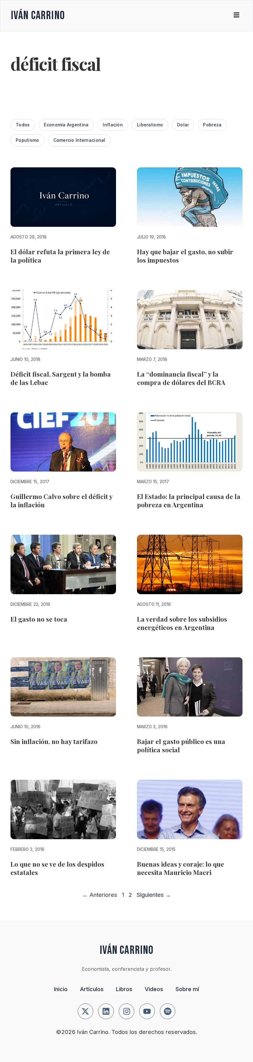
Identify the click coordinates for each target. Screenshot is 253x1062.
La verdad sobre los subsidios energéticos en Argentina (182, 623)
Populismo (27, 140)
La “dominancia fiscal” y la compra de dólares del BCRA (181, 378)
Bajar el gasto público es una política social (181, 745)
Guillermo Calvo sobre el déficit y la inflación (61, 500)
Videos (154, 989)
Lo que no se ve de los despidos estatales (57, 868)
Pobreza (212, 124)
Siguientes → (154, 894)
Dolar (183, 124)
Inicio (61, 989)
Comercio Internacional (79, 140)
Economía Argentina (66, 124)
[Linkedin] (106, 1011)
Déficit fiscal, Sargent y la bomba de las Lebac (60, 378)
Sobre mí (187, 989)
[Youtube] (147, 1011)
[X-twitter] (85, 1011)
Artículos (92, 989)
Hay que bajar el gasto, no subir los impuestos (185, 255)
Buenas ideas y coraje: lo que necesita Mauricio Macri (180, 868)
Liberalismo (150, 124)
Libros (124, 989)
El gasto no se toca (38, 619)
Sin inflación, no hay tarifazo (53, 741)
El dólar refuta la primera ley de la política (60, 255)
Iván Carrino (38, 15)
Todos (23, 124)
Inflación (113, 124)
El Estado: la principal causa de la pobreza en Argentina (188, 500)
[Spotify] (168, 1011)
